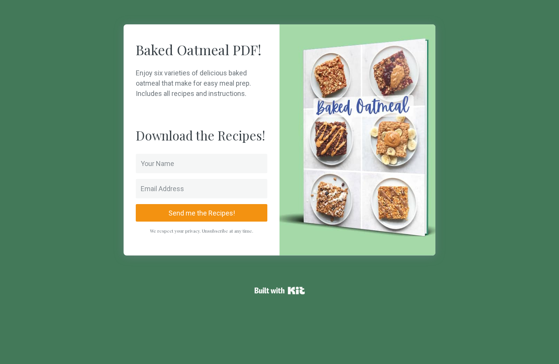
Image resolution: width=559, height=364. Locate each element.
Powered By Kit (279, 290)
